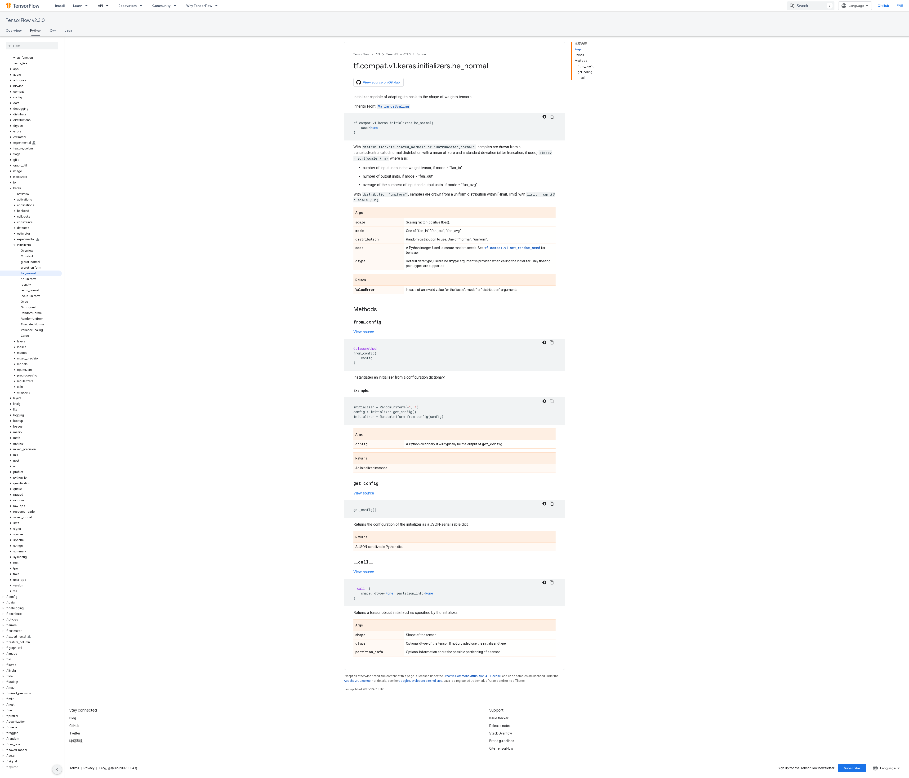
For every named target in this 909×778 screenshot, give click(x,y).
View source (363, 332)
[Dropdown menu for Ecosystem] (142, 5)
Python (35, 30)
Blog (72, 718)
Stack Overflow (500, 733)
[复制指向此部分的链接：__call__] (378, 562)
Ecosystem (128, 6)
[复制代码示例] (552, 117)
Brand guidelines (501, 741)
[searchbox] (32, 45)
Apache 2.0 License (357, 680)
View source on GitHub (381, 82)
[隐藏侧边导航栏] (57, 769)
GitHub (883, 6)
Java (68, 30)
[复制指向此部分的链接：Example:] (374, 390)
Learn (77, 6)
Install (60, 6)
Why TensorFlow (199, 6)
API (100, 6)
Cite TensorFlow (501, 748)
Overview (14, 30)
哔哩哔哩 (76, 741)
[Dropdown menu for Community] (176, 5)
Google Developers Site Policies (420, 680)
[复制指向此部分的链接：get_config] (383, 483)
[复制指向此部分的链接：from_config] (386, 322)
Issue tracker (498, 718)
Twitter (74, 733)
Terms (74, 768)
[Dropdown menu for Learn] (88, 5)
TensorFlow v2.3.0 (25, 20)
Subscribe (852, 768)
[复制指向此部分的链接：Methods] (381, 310)
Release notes (500, 726)
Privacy (89, 768)
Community (161, 6)
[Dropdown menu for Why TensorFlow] (217, 5)
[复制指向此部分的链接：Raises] (370, 280)
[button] (31, 69)
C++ (53, 30)
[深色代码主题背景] (544, 117)
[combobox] (810, 5)
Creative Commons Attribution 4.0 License (472, 676)
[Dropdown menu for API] (108, 5)
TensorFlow (361, 54)
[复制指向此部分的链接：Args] (367, 213)
